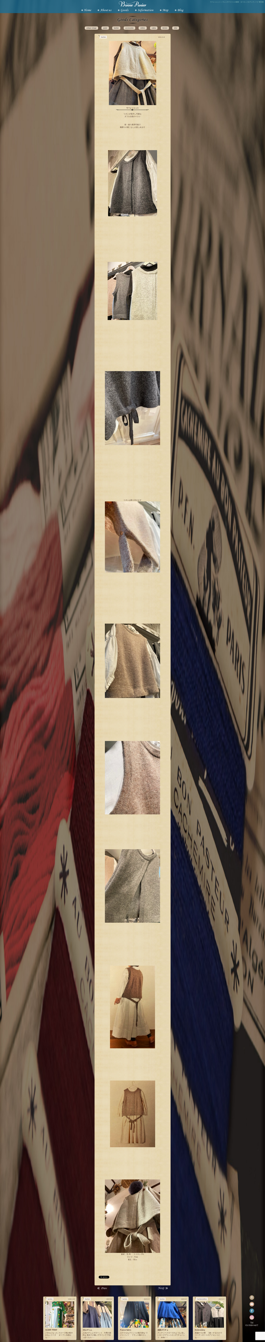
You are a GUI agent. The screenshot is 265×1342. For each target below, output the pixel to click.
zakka (154, 28)
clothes (142, 28)
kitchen (164, 28)
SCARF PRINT (51, 1330)
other (175, 28)
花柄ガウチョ (162, 1330)
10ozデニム (87, 1330)
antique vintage (91, 28)
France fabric (125, 1330)
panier (105, 28)
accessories (129, 28)
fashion (116, 28)
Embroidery (200, 1330)
